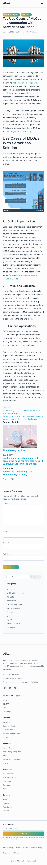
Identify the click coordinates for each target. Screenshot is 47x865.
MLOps (6, 407)
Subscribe (23, 834)
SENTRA (6, 704)
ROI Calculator (8, 774)
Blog (4, 789)
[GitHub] (15, 688)
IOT (8, 616)
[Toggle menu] (42, 3)
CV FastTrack (8, 730)
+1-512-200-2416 (12, 674)
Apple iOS (11, 589)
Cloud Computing (14, 604)
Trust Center (7, 807)
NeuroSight (7, 712)
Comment (7, 503)
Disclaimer (6, 853)
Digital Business (13, 608)
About (5, 799)
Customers (7, 781)
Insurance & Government (12, 759)
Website (6, 554)
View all (5, 763)
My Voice (10, 620)
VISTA (5, 700)
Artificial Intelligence (11, 15)
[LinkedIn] (10, 688)
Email (6, 542)
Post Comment (10, 567)
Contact (6, 811)
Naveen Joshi (23, 32)
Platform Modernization (11, 734)
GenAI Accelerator (9, 726)
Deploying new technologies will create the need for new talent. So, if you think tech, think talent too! (23, 461)
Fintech (10, 612)
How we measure (9, 777)
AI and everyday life (14, 450)
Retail (5, 755)
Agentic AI (6, 722)
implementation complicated (26, 83)
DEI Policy (17, 853)
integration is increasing (20, 131)
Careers (6, 803)
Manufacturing (8, 748)
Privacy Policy (28, 838)
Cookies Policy (36, 847)
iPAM (4, 708)
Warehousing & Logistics (12, 752)
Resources (6, 785)
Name (6, 531)
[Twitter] (5, 688)
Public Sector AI (13, 623)
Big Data (10, 597)
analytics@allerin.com (13, 678)
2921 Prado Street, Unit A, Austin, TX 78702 (21, 682)
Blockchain (11, 601)
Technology (26, 15)
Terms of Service (22, 847)
